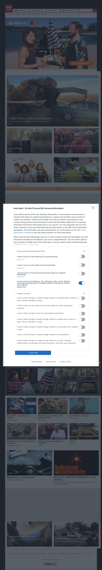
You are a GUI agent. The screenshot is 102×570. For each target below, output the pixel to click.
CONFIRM (33, 353)
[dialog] (51, 285)
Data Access (51, 362)
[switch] (82, 256)
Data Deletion (37, 362)
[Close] (94, 208)
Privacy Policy (65, 362)
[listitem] (51, 251)
